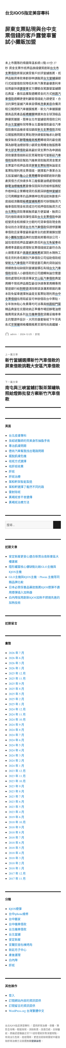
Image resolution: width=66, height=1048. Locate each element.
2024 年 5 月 (16, 745)
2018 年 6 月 (16, 842)
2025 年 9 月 (16, 683)
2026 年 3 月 (16, 663)
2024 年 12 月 (17, 709)
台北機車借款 (17, 929)
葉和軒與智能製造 (20, 482)
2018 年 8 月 (16, 832)
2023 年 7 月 (16, 796)
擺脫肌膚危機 (17, 456)
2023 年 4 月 (16, 812)
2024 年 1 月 (16, 765)
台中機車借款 (17, 924)
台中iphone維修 (18, 914)
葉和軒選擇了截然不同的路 (26, 487)
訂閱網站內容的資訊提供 (25, 1000)
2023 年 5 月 (16, 807)
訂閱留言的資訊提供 (22, 1006)
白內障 (13, 960)
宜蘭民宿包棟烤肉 (20, 944)
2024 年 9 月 (16, 724)
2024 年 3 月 (16, 755)
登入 (12, 995)
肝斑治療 (15, 476)
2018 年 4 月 (16, 853)
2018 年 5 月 (16, 848)
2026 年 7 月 (16, 653)
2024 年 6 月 (16, 740)
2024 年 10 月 (17, 719)
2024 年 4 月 (16, 750)
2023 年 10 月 (17, 781)
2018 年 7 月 (16, 837)
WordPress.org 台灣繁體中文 (26, 1011)
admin (13, 334)
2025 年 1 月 (16, 704)
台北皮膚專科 (17, 435)
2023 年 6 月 (16, 801)
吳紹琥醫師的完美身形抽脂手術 (29, 440)
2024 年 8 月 (16, 730)
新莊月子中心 (17, 950)
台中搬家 (15, 919)
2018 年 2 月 (16, 863)
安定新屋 (15, 939)
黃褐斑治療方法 (19, 502)
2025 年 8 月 (16, 689)
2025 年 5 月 (16, 694)
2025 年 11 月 (17, 678)
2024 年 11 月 (17, 714)
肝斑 (37, 334)
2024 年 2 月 (16, 760)
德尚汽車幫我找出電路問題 (26, 451)
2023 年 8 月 (16, 791)
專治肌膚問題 (17, 446)
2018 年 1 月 (16, 868)
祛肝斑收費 (16, 466)
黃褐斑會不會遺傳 (20, 497)
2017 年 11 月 (17, 878)
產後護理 (15, 955)
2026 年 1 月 (16, 668)
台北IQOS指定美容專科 (27, 13)
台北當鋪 (15, 934)
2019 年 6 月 (16, 817)
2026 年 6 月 (16, 658)
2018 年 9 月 (16, 827)
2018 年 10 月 (17, 822)
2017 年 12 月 (17, 873)
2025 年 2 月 (16, 699)
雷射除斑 (15, 492)
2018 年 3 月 (16, 858)
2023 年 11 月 (17, 776)
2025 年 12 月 (17, 673)
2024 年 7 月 (16, 735)
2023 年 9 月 (16, 786)
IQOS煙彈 (15, 909)
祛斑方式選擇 (17, 461)
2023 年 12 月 (17, 771)
